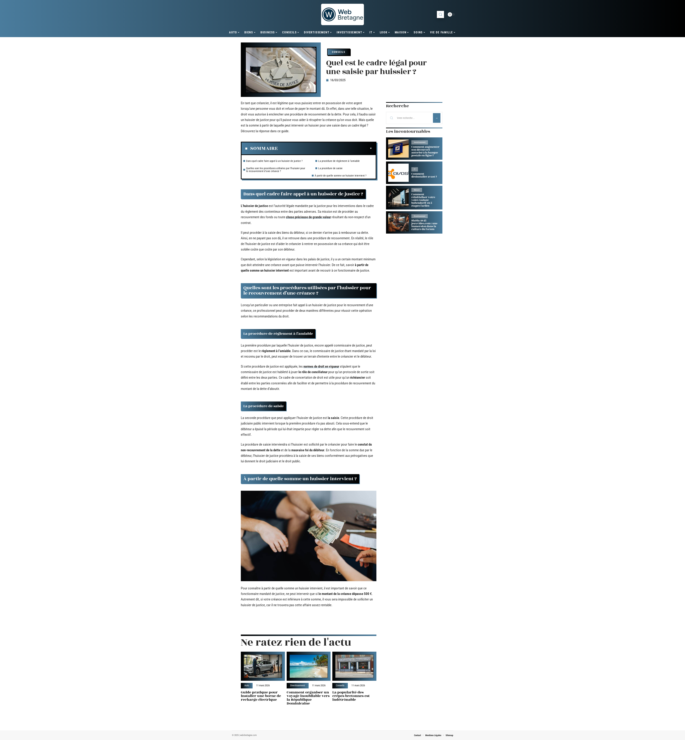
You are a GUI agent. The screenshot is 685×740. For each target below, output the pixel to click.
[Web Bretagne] (342, 14)
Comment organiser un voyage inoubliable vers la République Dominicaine (308, 698)
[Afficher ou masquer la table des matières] (325, 148)
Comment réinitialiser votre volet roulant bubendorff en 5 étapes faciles (423, 200)
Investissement (419, 142)
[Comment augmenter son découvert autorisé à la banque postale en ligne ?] (398, 149)
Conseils (338, 51)
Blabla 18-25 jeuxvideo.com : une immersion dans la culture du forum (424, 225)
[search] (440, 14)
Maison (417, 190)
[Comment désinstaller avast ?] (398, 173)
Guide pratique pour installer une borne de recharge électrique (261, 696)
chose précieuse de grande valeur (308, 217)
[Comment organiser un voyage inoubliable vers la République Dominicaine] (309, 666)
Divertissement (297, 685)
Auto (246, 685)
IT (414, 169)
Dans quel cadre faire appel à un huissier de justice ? (274, 161)
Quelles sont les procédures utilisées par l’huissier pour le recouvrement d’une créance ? (275, 170)
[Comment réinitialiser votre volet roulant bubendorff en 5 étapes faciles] (398, 198)
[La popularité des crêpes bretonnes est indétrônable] (354, 666)
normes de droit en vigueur (321, 366)
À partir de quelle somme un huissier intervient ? (341, 175)
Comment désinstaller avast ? (424, 175)
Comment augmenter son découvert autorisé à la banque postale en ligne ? (425, 151)
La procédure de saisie (330, 168)
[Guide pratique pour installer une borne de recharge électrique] (263, 666)
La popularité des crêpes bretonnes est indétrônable (351, 696)
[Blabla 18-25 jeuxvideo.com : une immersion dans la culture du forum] (398, 222)
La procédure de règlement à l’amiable (339, 161)
